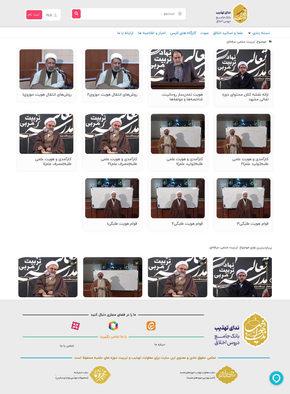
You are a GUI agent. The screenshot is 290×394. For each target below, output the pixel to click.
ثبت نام (33, 14)
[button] (258, 33)
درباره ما (160, 345)
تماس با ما (67, 346)
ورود (49, 14)
